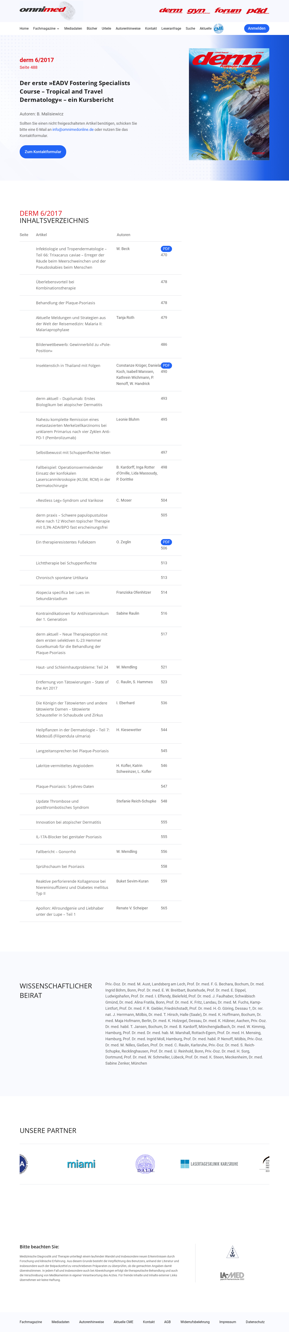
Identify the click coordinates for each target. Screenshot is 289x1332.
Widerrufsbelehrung (195, 1322)
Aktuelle (206, 28)
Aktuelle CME (123, 1322)
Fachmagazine (44, 28)
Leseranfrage (171, 28)
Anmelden (257, 28)
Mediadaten (73, 28)
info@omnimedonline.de (73, 129)
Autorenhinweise (128, 28)
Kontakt (151, 28)
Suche (190, 28)
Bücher (92, 28)
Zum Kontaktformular (43, 151)
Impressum (227, 1322)
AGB (167, 1322)
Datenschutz (255, 1322)
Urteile (106, 28)
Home (24, 28)
